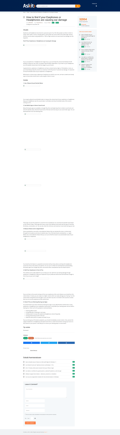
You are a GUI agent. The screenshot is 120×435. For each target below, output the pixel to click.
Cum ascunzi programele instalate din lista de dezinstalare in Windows (42, 377)
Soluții (28, 12)
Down (31, 338)
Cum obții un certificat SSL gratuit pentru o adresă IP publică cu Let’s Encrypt (43, 371)
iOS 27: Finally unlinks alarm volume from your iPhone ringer (39, 368)
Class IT (45, 432)
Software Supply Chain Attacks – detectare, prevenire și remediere (40, 374)
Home (24, 12)
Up (26, 338)
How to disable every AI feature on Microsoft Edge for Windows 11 (40, 362)
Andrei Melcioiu (40, 22)
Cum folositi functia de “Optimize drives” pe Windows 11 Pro (39, 365)
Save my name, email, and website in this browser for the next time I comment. (41, 414)
